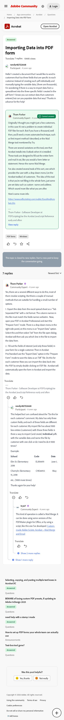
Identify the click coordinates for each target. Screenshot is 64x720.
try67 (23, 505)
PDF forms (11, 236)
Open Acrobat (50, 26)
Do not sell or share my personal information (25, 710)
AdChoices (14, 716)
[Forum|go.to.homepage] (24, 6)
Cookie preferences (14, 705)
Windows (23, 236)
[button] (6, 7)
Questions (51, 14)
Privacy (43, 700)
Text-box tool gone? (14, 645)
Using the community (15, 700)
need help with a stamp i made (20, 617)
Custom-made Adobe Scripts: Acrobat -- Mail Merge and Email (35, 529)
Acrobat (39, 14)
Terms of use (32, 700)
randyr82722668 (18, 64)
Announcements (12, 639)
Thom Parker (19, 114)
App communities (24, 14)
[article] (32, 341)
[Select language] (42, 6)
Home (9, 14)
